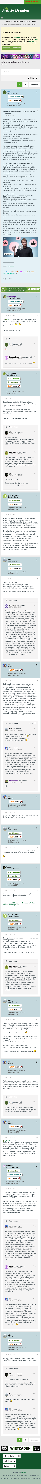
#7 (37, 812)
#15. (34, 1374)
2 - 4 (31, 723)
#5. (35, 605)
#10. (34, 966)
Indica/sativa (30, 903)
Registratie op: (12, 104)
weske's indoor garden (11, 905)
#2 (37, 316)
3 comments (13, 427)
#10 (37, 934)
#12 (37, 1077)
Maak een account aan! (11, 48)
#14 (37, 1189)
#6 (37, 680)
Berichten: (11, 106)
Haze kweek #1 (8, 903)
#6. (35, 728)
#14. (34, 1226)
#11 (37, 1020)
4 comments (13, 723)
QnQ (10, 319)
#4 (37, 515)
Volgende (34, 84)
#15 (37, 1354)
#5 (37, 579)
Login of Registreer (31, 2)
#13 (37, 1137)
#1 (37, 111)
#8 (37, 847)
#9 (37, 890)
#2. (35, 344)
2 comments (13, 339)
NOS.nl (11, 266)
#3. (35, 432)
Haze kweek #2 (19, 903)
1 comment (13, 600)
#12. (34, 1102)
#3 (37, 398)
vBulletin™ (24, 1472)
